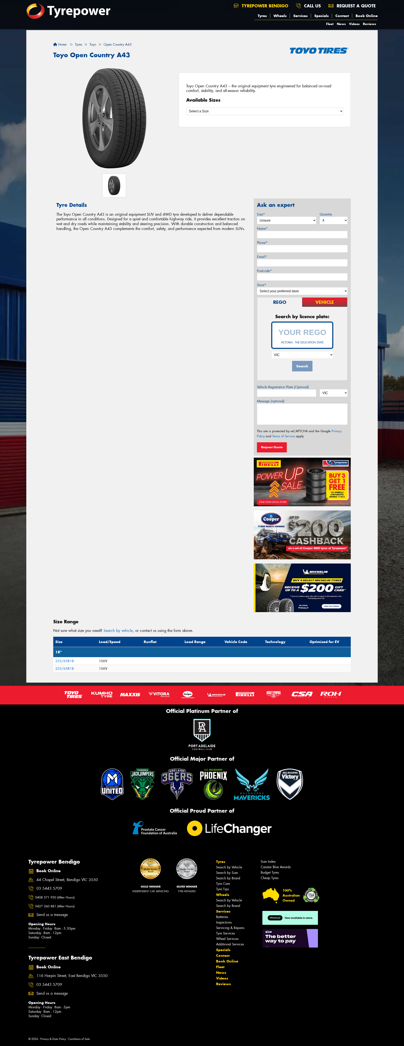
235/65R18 (64, 661)
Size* (261, 214)
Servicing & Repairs (230, 928)
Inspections (224, 922)
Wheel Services (227, 939)
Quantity (326, 214)
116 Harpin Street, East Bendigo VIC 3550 (72, 975)
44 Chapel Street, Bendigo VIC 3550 (67, 879)
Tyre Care (223, 883)
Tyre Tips (222, 889)
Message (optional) (270, 401)
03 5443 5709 (49, 888)
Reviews (369, 24)
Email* (262, 257)
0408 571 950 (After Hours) (54, 897)
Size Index (268, 861)
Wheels (280, 15)
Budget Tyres (270, 872)
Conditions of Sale (79, 1039)
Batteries (222, 917)
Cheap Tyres (269, 878)
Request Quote (272, 447)
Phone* (262, 243)
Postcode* (264, 271)
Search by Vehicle (229, 867)
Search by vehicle (118, 630)
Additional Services (230, 944)
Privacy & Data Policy (53, 1039)
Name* (262, 228)
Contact (342, 15)
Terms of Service (283, 436)
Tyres (262, 15)
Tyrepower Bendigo (264, 5)
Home (61, 44)
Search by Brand (228, 878)
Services (300, 15)
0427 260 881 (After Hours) (54, 906)
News (341, 24)
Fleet (330, 24)
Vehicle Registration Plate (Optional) (283, 387)
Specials (321, 15)
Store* (261, 285)
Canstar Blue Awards (276, 867)
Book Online (367, 15)
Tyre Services (225, 933)
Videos (354, 24)
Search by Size (227, 873)
